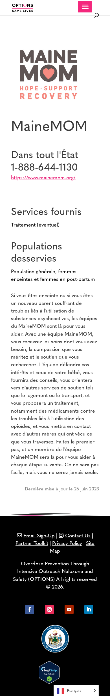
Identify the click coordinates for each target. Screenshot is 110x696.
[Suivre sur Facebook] (29, 609)
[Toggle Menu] (85, 7)
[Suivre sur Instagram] (49, 609)
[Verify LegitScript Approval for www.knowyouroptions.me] (49, 682)
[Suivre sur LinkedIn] (88, 609)
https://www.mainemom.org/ (43, 178)
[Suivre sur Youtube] (69, 609)
